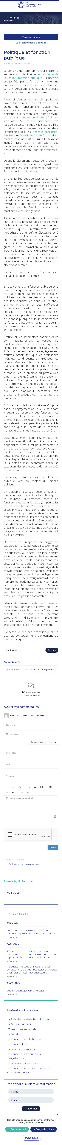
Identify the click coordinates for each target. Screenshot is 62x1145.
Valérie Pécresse (31, 135)
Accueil (7, 859)
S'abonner (31, 1108)
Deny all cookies (44, 1129)
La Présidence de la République (28, 1019)
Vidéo (41, 787)
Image (35, 787)
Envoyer (53, 847)
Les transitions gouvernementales (25, 990)
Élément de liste (13, 792)
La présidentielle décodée (30, 42)
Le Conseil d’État (18, 1044)
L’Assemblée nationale (22, 1029)
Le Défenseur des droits (22, 1063)
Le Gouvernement (19, 1024)
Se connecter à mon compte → (43, 742)
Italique (13, 787)
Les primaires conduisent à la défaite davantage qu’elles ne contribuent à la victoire (32, 932)
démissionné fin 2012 (37, 117)
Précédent (12, 650)
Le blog (20, 859)
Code (28, 792)
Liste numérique (6, 792)
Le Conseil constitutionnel (24, 1039)
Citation (22, 792)
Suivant (51, 650)
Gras (7, 787)
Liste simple (50, 787)
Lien (29, 787)
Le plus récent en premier (42, 669)
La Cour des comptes (21, 1049)
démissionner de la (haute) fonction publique (31, 76)
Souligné (20, 787)
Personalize (31, 1137)
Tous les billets (31, 37)
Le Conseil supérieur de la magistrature (24, 1056)
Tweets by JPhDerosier (18, 881)
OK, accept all (18, 1129)
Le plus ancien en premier (15, 669)
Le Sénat (12, 1034)
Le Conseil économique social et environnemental (28, 1070)
